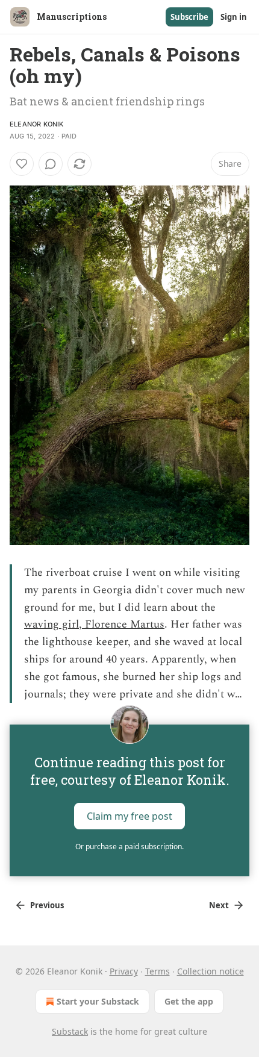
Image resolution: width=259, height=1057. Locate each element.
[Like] (22, 164)
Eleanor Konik (37, 124)
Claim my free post (129, 816)
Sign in (233, 16)
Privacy (124, 971)
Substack (70, 1031)
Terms (157, 971)
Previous (47, 905)
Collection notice (210, 971)
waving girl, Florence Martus (94, 624)
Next (219, 905)
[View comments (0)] (51, 164)
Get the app (188, 1001)
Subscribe (189, 16)
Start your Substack (98, 1001)
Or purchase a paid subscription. (129, 846)
